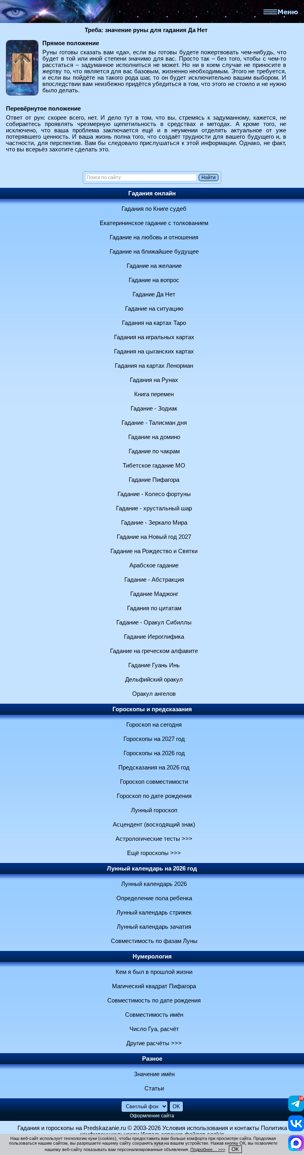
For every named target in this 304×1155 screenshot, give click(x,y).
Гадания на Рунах (154, 380)
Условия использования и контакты (210, 1128)
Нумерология (152, 956)
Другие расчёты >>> (154, 1043)
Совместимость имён (154, 1015)
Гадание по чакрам (154, 451)
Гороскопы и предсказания (152, 709)
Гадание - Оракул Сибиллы (154, 622)
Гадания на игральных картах (154, 337)
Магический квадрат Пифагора (154, 986)
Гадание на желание (154, 266)
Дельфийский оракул (154, 679)
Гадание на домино (154, 437)
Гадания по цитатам (154, 608)
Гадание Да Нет (154, 294)
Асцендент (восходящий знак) (154, 824)
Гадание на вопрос (154, 280)
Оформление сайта (152, 1116)
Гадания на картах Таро (154, 323)
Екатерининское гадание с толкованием (154, 223)
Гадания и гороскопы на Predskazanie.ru (71, 1128)
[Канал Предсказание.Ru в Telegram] (296, 1109)
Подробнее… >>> (207, 1149)
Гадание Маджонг (154, 594)
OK (235, 1149)
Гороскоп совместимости (154, 782)
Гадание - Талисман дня (154, 423)
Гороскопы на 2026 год (154, 753)
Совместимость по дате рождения (154, 1000)
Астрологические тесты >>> (154, 839)
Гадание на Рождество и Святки (154, 551)
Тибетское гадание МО (154, 465)
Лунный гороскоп (154, 810)
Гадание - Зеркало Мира (154, 522)
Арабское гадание (154, 565)
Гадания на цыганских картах (154, 351)
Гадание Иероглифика (154, 637)
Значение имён (154, 1074)
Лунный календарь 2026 (154, 884)
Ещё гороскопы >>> (154, 853)
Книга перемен (154, 394)
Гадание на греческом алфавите (154, 651)
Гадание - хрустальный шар (154, 508)
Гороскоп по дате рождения (154, 796)
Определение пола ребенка (154, 898)
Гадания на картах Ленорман (154, 366)
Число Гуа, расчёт (154, 1029)
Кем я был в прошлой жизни (154, 972)
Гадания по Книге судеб (154, 209)
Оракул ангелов (154, 694)
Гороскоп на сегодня (154, 725)
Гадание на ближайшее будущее (154, 251)
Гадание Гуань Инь (154, 665)
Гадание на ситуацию (154, 308)
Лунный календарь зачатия (154, 927)
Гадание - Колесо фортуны (154, 494)
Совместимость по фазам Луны (154, 941)
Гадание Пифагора (154, 480)
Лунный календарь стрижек (154, 912)
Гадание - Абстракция (154, 580)
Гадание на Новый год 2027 (154, 537)
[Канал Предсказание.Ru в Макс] (296, 1149)
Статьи (154, 1088)
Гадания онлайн (152, 193)
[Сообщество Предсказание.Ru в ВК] (296, 1129)
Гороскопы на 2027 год (154, 739)
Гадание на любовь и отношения (154, 237)
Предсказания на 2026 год (154, 767)
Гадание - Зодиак (154, 408)
